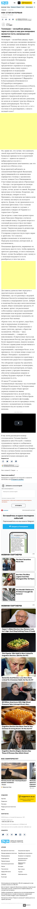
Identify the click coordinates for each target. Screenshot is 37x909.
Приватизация (5, 861)
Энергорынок (5, 858)
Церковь (3, 874)
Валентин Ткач (7, 787)
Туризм (20, 871)
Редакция (4, 801)
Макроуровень (5, 856)
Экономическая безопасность (23, 859)
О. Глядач (9, 25)
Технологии (4, 869)
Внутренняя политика (7, 850)
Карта (3, 809)
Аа (19, 2)
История (20, 866)
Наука (3, 866)
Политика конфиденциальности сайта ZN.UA (12, 903)
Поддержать (27, 2)
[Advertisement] (18, 131)
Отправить (18, 505)
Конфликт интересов (24, 856)
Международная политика (9, 853)
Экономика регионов (7, 864)
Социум (20, 864)
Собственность (22, 874)
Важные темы (5, 7)
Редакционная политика (8, 806)
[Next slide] (34, 7)
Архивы (3, 798)
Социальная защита (24, 850)
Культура (4, 877)
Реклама (3, 804)
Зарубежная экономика (25, 853)
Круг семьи (21, 869)
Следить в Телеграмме (20, 526)
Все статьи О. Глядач (8, 470)
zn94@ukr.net (23, 824)
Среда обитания (6, 871)
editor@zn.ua (27, 827)
